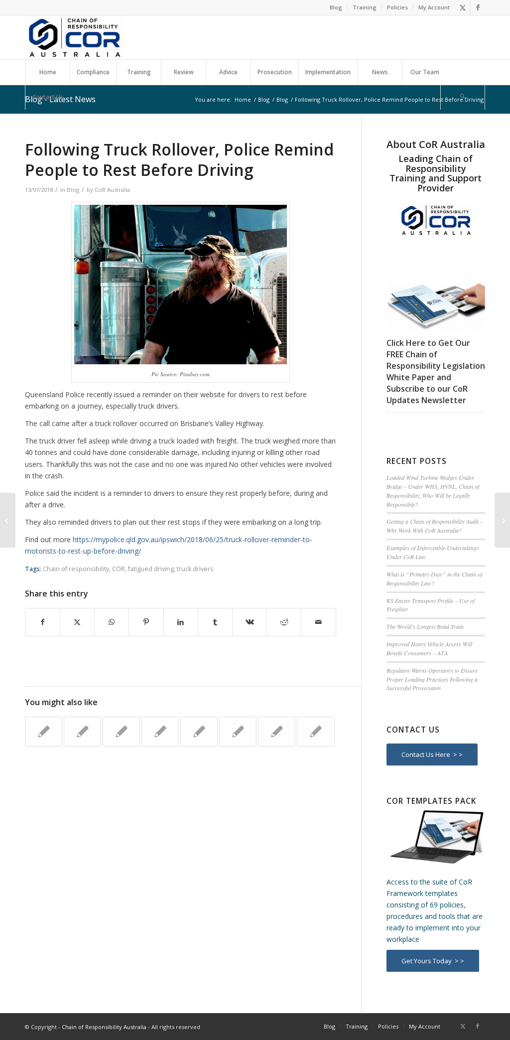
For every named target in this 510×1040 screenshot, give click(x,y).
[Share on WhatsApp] (111, 621)
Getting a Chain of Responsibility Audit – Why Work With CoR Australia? (434, 525)
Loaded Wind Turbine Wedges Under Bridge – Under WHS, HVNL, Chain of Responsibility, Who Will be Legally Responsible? (432, 490)
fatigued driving (151, 569)
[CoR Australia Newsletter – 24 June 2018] (7, 520)
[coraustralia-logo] (74, 37)
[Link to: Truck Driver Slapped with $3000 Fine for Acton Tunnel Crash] (237, 731)
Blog (336, 7)
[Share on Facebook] (42, 621)
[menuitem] (336, 7)
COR (118, 569)
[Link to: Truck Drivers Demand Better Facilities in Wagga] (121, 731)
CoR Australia (112, 189)
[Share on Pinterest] (146, 621)
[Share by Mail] (318, 621)
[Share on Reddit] (284, 621)
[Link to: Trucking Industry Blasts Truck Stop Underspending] (82, 731)
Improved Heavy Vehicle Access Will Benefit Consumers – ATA (429, 648)
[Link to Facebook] (477, 7)
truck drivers (195, 569)
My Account (434, 7)
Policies (397, 7)
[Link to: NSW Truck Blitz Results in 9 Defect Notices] (315, 731)
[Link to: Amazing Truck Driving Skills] (276, 731)
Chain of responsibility (76, 569)
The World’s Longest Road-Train (425, 626)
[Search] (462, 97)
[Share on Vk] (249, 621)
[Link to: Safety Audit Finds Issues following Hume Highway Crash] (199, 731)
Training (365, 7)
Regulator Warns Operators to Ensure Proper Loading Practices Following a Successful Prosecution (432, 679)
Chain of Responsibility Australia (104, 1027)
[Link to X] (462, 7)
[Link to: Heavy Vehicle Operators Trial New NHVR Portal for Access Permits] (160, 731)
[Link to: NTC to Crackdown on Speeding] (43, 731)
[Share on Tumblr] (215, 621)
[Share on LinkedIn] (181, 621)
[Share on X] (77, 621)
